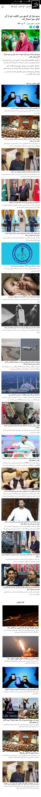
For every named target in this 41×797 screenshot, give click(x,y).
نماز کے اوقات (17, 1)
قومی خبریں (30, 24)
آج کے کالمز (14, 6)
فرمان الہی (25, 1)
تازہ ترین (28, 6)
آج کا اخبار (21, 6)
